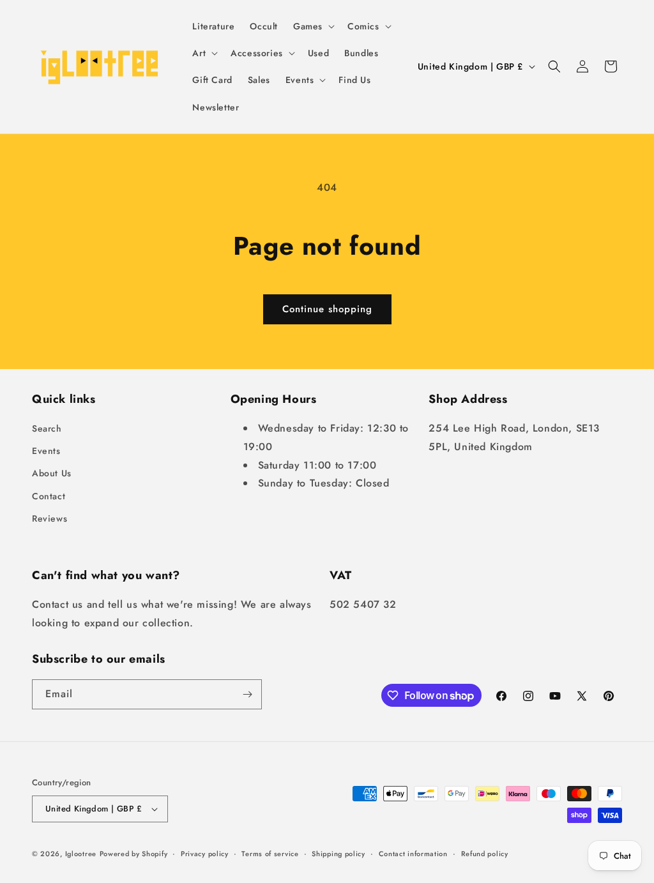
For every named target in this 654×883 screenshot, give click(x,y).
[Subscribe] (247, 694)
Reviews (49, 518)
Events (46, 450)
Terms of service (269, 854)
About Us (52, 473)
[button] (312, 26)
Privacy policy (205, 854)
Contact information (413, 854)
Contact (48, 496)
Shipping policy (338, 854)
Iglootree (80, 854)
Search (47, 428)
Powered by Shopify (134, 854)
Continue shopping (327, 309)
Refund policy (484, 854)
